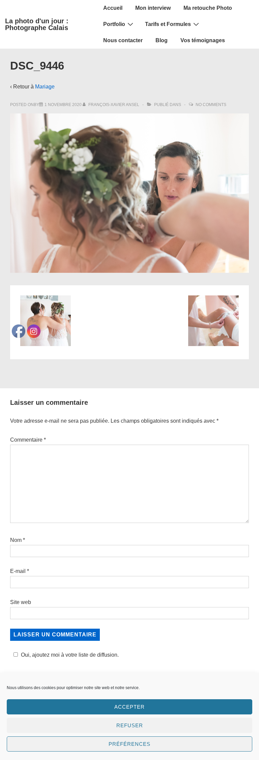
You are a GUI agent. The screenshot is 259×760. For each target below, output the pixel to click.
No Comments (211, 104)
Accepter (129, 707)
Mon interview (153, 8)
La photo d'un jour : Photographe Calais (36, 24)
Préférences (129, 744)
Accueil (112, 8)
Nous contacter (123, 40)
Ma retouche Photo (207, 8)
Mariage (45, 86)
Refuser (129, 725)
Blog (161, 40)
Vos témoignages (202, 40)
